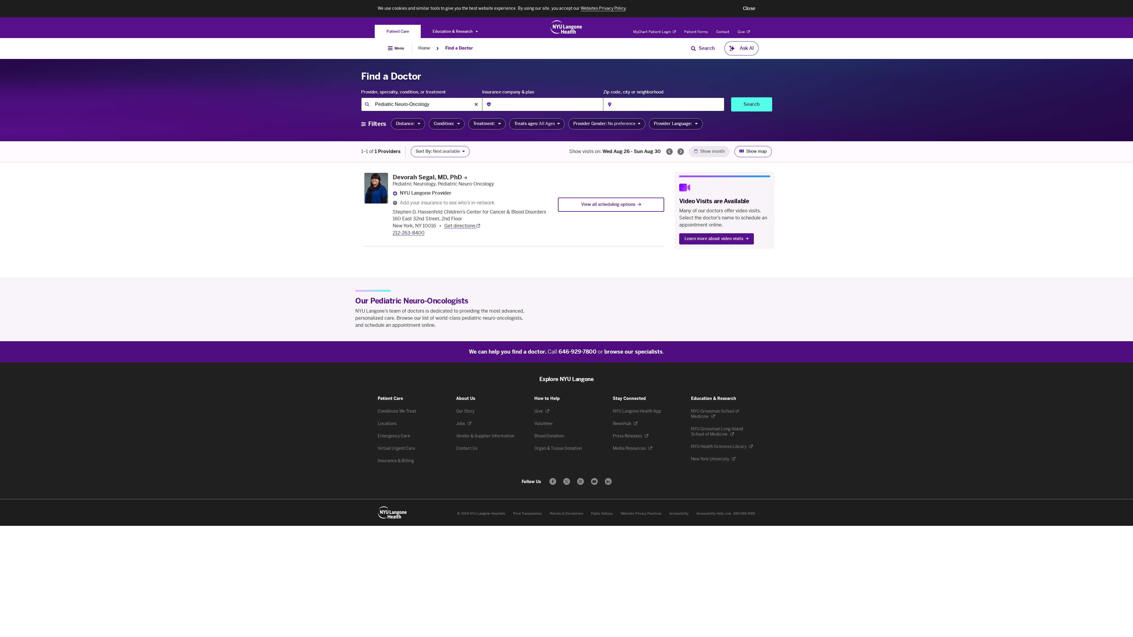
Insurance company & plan (508, 92)
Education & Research (453, 31)
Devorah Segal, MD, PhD (427, 177)
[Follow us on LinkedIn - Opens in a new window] (608, 481)
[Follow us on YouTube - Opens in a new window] (594, 481)
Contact (722, 32)
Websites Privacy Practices (641, 513)
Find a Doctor (459, 48)
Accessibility (679, 513)
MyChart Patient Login (652, 32)
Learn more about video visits (714, 238)
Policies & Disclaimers (566, 513)
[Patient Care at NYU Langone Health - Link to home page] (566, 27)
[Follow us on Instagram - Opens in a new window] (580, 481)
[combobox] (421, 104)
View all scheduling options (608, 204)
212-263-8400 (409, 233)
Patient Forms (696, 32)
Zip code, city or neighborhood (633, 92)
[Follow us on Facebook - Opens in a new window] (552, 481)
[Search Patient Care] (693, 48)
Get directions (460, 226)
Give (742, 32)
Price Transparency (527, 513)
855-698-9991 (744, 513)
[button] (749, 8)
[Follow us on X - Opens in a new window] (566, 481)
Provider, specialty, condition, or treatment (403, 92)
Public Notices (602, 513)
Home (424, 48)
